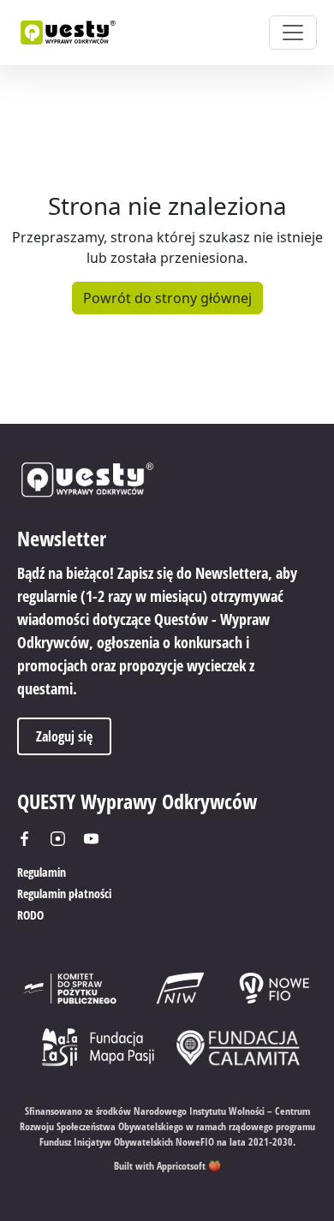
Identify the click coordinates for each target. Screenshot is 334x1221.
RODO (30, 915)
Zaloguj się (64, 736)
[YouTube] (97, 838)
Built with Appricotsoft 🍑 (167, 1165)
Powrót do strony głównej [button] (167, 298)
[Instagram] (64, 838)
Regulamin (41, 872)
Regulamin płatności (64, 893)
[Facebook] (30, 838)
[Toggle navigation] (293, 32)
